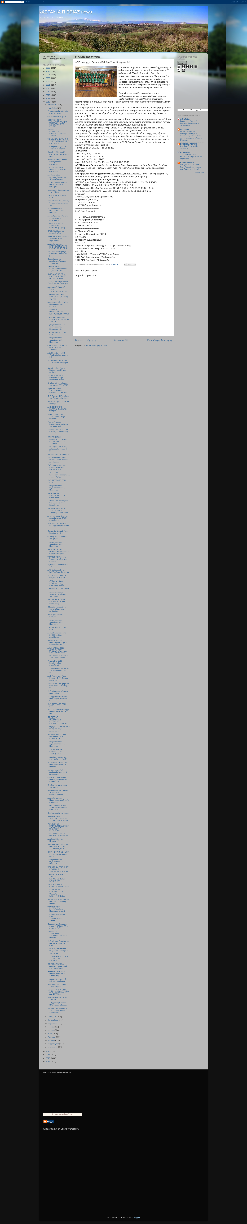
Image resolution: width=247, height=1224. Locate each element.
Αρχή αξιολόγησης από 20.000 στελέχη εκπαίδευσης (56, 635)
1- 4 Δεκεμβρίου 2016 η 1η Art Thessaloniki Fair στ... (58, 671)
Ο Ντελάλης (185, 119)
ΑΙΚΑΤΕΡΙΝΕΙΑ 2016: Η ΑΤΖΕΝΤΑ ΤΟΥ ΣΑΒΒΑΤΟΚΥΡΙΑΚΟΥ (57, 650)
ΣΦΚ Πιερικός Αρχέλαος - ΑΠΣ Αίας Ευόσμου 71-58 (57, 449)
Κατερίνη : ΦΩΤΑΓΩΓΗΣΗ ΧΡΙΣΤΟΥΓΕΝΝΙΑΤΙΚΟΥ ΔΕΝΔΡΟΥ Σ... (58, 992)
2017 (48, 98)
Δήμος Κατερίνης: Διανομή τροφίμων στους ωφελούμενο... (58, 238)
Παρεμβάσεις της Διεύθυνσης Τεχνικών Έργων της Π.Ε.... (57, 261)
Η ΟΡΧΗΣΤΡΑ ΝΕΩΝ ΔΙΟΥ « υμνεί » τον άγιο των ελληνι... (58, 854)
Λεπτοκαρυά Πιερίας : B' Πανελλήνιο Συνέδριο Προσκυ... (57, 764)
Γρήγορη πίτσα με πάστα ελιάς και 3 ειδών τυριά (57, 283)
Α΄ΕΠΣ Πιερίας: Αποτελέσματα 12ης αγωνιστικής (56, 495)
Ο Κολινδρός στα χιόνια (56, 117)
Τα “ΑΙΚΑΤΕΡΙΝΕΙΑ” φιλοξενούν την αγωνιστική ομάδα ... (56, 583)
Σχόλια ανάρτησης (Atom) (96, 345)
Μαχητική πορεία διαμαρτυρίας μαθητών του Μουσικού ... (57, 424)
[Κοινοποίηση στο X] (130, 264)
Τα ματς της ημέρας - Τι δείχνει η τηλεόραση (56, 148)
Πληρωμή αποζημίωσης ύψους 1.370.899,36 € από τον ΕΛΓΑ (57, 926)
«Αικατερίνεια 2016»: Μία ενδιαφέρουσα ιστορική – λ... (58, 432)
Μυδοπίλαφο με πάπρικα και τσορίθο (57, 692)
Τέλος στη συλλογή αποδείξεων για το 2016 (58, 885)
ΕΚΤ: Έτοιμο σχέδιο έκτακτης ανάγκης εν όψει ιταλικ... (56, 169)
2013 (48, 1058)
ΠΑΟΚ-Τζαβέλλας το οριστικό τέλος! (55, 232)
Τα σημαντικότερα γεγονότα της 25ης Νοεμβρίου (55, 744)
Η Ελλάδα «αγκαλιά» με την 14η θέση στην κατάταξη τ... (56, 609)
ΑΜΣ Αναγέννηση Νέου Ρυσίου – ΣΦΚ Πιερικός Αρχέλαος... (57, 460)
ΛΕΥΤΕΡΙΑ (184, 129)
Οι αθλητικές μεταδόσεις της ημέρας (57, 538)
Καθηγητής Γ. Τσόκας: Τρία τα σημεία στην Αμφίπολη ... (58, 729)
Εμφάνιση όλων (199, 172)
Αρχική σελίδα (121, 340)
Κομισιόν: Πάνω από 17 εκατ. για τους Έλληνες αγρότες (57, 297)
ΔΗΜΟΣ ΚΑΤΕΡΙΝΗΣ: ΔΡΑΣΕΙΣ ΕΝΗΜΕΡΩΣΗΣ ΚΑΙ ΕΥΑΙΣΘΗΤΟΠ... (56, 878)
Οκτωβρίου (53, 1017)
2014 (48, 1055)
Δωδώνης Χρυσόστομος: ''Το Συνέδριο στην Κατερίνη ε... (57, 503)
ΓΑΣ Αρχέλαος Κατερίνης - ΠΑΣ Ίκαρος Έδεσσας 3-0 (58, 699)
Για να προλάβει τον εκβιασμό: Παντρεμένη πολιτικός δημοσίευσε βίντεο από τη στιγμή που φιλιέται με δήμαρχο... (191, 136)
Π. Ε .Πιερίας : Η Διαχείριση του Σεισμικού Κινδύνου (58, 397)
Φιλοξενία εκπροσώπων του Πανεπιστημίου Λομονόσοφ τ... (57, 1010)
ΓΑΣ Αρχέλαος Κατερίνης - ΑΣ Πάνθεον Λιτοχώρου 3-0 (57, 362)
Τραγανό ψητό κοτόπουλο (58, 588)
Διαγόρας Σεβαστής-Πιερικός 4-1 (55, 840)
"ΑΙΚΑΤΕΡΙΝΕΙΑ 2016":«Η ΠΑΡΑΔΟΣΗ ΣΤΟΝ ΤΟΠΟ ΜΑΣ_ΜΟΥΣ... (57, 847)
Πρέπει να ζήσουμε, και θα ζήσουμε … (58, 403)
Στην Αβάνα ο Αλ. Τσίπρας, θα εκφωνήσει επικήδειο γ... (58, 203)
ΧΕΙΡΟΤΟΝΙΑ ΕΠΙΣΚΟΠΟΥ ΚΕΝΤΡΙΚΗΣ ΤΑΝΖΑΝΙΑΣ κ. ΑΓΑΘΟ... (58, 869)
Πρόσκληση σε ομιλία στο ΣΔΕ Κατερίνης (57, 985)
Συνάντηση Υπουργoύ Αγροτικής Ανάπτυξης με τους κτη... (58, 319)
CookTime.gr (68, 1114)
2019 (48, 92)
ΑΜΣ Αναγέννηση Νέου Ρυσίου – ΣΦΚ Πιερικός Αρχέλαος (57, 678)
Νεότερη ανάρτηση (85, 340)
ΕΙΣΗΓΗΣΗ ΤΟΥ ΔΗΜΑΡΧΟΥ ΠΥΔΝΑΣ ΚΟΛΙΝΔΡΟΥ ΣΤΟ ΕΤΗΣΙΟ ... (57, 123)
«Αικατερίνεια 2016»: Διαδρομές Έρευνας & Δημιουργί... (57, 772)
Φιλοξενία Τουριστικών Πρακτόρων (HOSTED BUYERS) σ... (57, 780)
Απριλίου (52, 1037)
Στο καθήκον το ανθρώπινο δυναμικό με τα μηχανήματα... (58, 218)
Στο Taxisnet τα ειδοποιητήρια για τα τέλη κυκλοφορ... (56, 177)
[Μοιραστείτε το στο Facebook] (132, 264)
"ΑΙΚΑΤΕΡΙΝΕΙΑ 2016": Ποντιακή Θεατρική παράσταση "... (56, 973)
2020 (48, 88)
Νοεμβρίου (52, 108)
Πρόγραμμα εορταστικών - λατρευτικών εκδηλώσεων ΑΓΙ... (58, 793)
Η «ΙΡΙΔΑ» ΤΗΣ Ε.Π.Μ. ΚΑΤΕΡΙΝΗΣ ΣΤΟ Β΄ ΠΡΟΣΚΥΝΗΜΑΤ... (56, 276)
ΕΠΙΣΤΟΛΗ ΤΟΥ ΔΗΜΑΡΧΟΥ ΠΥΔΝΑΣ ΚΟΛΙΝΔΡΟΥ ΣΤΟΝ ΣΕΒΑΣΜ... (57, 440)
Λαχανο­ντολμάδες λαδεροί (58, 454)
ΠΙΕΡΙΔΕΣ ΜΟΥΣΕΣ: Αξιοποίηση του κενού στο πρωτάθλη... (57, 966)
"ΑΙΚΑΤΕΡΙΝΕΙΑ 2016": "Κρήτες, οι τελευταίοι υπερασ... (57, 559)
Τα (184, 110)
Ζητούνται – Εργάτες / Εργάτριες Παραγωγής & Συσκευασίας (189, 123)
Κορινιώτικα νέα (187, 163)
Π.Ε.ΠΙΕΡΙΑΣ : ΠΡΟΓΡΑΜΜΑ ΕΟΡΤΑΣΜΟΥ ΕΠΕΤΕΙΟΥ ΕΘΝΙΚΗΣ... (57, 720)
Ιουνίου (51, 1030)
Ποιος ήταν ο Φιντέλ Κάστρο (55, 616)
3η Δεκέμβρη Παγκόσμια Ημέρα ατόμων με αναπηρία (57, 184)
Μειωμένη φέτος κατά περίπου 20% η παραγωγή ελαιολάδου (57, 510)
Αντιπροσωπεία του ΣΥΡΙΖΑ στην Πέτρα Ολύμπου (56, 417)
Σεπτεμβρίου (53, 1020)
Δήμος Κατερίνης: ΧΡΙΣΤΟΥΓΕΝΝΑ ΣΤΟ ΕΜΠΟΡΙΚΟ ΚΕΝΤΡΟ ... (58, 246)
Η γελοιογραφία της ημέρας (58, 813)
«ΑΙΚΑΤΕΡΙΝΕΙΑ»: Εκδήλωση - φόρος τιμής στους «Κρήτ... (58, 475)
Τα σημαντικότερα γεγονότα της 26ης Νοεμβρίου (55, 622)
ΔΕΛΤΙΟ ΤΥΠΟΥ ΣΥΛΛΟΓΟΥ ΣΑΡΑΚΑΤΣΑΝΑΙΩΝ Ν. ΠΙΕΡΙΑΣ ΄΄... (57, 935)
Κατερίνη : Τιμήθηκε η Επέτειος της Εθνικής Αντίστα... (57, 370)
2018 (48, 95)
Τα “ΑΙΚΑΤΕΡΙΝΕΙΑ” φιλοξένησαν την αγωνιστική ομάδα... (56, 378)
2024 (48, 75)
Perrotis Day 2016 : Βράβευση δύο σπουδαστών (55, 663)
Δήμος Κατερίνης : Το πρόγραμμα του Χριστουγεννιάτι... (56, 327)
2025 (48, 71)
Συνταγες (55, 1114)
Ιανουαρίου (53, 1047)
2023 (48, 78)
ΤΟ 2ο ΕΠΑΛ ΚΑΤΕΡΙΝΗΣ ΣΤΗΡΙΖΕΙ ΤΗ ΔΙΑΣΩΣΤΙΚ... (57, 958)
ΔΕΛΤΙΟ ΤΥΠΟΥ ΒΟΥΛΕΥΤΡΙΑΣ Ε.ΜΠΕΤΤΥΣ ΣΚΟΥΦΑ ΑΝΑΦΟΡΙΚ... (57, 133)
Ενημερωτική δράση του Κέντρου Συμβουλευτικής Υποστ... (57, 918)
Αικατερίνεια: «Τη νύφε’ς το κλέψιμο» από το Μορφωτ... (58, 304)
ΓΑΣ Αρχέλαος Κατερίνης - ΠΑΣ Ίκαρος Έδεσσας (57, 1004)
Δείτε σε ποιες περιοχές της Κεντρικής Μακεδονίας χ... (58, 254)
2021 (48, 85)
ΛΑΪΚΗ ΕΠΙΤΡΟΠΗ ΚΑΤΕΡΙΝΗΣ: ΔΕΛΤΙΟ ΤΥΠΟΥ (57, 409)
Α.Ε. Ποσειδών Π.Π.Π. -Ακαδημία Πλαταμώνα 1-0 (57, 355)
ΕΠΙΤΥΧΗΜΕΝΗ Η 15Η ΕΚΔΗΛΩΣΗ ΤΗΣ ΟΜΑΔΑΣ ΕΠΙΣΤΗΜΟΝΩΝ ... (56, 893)
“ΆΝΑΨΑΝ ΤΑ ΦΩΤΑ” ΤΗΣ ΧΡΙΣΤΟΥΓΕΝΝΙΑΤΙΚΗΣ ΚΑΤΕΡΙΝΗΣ (58, 141)
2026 (48, 68)
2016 (48, 102)
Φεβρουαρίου (53, 1044)
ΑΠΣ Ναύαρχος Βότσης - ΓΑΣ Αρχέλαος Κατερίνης (58, 571)
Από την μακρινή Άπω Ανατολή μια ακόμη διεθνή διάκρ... (56, 601)
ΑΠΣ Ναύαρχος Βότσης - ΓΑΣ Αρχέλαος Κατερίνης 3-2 (58, 525)
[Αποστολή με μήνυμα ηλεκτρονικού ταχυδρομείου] (125, 264)
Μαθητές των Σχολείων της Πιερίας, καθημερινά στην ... (58, 943)
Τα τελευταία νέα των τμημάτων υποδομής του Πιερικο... (56, 594)
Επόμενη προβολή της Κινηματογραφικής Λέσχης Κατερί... (56, 467)
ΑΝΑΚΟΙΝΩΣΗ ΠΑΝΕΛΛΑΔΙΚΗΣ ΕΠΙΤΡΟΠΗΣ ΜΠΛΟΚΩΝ (58, 312)
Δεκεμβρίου (53, 105)
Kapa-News (185, 152)
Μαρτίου (51, 1040)
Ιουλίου (51, 1027)
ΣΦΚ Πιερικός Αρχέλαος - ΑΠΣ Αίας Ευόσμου (57, 657)
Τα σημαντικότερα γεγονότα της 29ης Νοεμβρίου (55, 340)
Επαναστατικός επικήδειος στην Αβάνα (58, 191)
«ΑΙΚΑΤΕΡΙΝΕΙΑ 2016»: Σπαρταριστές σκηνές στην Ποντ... (57, 808)
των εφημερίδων (197, 110)
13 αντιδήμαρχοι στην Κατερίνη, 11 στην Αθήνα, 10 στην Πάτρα (191, 156)
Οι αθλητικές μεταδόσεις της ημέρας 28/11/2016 (57, 384)
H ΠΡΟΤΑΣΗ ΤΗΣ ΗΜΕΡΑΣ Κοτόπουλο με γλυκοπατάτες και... (58, 552)
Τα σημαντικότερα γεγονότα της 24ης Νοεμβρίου (55, 862)
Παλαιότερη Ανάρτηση (159, 340)
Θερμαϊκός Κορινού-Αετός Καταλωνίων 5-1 (57, 532)
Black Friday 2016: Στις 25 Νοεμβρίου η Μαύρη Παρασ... (58, 901)
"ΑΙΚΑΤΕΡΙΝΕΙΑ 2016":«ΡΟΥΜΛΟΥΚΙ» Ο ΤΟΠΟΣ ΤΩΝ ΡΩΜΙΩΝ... (58, 818)
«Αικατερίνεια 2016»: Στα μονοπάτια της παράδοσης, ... (57, 347)
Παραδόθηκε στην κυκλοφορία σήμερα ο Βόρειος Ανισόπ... (57, 642)
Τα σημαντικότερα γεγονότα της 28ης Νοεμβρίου (55, 488)
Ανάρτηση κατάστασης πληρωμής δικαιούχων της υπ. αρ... (57, 951)
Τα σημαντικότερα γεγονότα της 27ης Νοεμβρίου (55, 544)
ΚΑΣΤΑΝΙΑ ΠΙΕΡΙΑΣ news (65, 12)
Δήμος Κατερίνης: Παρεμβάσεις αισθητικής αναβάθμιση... (58, 800)
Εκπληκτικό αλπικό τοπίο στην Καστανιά (57, 112)
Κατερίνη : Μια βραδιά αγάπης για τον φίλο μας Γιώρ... (58, 154)
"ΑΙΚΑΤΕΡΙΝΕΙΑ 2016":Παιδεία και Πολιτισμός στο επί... (56, 909)
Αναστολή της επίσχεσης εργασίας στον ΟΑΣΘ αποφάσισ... (57, 518)
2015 (48, 1051)
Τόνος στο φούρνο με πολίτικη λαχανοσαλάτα (57, 835)
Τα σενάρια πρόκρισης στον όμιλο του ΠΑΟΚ (57, 758)
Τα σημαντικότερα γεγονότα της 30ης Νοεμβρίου (55, 210)
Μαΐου (51, 1034)
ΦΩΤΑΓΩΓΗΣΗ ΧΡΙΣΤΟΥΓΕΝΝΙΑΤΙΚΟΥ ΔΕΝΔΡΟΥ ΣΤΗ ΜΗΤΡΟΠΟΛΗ (58, 827)
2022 (48, 82)
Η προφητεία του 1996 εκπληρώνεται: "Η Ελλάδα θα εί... (56, 736)
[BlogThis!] (127, 264)
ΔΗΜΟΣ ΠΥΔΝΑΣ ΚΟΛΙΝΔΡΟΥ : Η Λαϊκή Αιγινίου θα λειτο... (57, 269)
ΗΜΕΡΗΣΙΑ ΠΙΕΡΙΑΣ (188, 144)
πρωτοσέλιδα (189, 110)
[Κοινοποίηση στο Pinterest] (135, 264)
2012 (48, 1062)
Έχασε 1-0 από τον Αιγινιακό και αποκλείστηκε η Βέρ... (57, 225)
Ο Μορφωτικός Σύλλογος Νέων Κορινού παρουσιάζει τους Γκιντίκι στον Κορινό (190, 167)
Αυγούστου (53, 1023)
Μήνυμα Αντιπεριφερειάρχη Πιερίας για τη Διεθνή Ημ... (58, 712)
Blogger (137, 1217)
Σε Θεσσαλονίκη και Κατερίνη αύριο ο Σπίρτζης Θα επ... (55, 751)
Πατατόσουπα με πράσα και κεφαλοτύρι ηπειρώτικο (57, 162)
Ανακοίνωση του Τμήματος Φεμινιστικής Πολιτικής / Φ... (58, 686)
